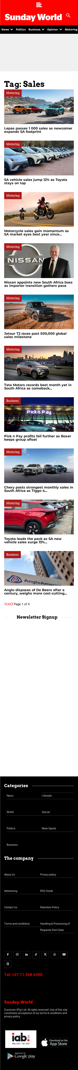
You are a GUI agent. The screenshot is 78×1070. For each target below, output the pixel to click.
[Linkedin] (26, 954)
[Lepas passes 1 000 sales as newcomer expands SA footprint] (39, 106)
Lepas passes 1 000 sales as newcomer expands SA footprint (38, 130)
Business (12, 400)
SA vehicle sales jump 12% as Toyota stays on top (35, 181)
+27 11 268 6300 (27, 975)
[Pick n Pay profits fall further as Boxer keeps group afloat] (39, 414)
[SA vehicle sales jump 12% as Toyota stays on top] (39, 158)
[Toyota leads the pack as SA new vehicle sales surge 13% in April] (39, 517)
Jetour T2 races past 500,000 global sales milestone (35, 335)
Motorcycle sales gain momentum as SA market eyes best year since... (36, 232)
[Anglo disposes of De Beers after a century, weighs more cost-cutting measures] (39, 568)
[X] (45, 954)
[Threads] (7, 964)
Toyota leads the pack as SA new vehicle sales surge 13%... (33, 540)
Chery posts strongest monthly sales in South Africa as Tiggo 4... (38, 489)
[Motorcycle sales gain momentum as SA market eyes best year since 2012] (39, 209)
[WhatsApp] (54, 954)
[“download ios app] (54, 1048)
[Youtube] (64, 954)
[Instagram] (17, 954)
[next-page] (12, 604)
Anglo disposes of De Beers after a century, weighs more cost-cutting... (35, 591)
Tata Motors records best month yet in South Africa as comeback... (38, 386)
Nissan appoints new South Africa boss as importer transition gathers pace (38, 284)
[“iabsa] (20, 1048)
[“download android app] (20, 1061)
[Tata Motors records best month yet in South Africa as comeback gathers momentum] (39, 363)
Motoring (13, 93)
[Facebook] (7, 954)
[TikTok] (36, 954)
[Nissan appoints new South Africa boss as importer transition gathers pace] (39, 260)
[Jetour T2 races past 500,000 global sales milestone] (39, 312)
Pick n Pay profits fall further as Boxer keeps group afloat (37, 438)
